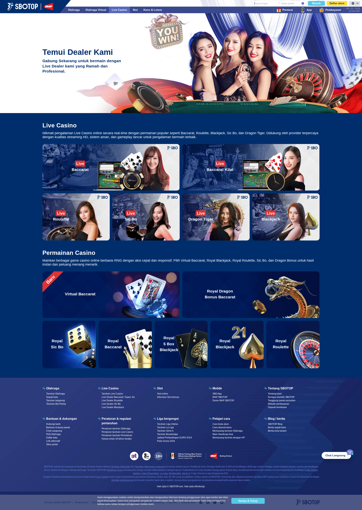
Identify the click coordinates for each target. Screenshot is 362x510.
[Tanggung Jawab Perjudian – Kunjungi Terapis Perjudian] (134, 456)
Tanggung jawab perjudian (281, 400)
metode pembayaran (122, 480)
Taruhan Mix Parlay (56, 404)
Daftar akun (337, 3)
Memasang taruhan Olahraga (227, 431)
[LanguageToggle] (354, 3)
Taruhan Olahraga (55, 393)
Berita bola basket (277, 431)
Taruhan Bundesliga (167, 434)
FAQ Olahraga (53, 434)
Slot (135, 9)
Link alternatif (53, 441)
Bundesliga (175, 473)
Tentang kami (275, 393)
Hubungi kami (53, 424)
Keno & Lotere (152, 9)
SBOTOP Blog (275, 424)
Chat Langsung (54, 431)
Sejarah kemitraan (277, 407)
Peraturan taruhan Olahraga (116, 428)
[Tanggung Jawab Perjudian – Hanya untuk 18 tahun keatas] (159, 456)
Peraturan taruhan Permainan (117, 435)
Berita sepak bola (277, 427)
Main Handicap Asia (222, 434)
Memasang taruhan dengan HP (228, 437)
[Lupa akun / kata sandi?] (303, 3)
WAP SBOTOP (219, 397)
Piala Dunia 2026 (166, 441)
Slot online (162, 393)
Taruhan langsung (55, 400)
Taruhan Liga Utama (167, 424)
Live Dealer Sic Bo (111, 404)
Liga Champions (150, 473)
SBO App (217, 393)
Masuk (316, 3)
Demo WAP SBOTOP (223, 400)
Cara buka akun (220, 424)
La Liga (164, 473)
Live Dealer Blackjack (113, 407)
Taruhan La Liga (165, 427)
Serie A (186, 473)
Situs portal (52, 444)
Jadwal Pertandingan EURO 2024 (174, 437)
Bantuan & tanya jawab (58, 427)
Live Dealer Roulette (112, 400)
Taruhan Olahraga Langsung (150, 466)
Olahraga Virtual (95, 9)
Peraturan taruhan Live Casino (117, 432)
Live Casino (119, 9)
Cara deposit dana (222, 427)
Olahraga (74, 9)
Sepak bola (52, 397)
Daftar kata (51, 437)
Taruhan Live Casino (112, 393)
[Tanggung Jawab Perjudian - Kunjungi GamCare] (146, 456)
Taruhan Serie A (165, 431)
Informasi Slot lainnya (168, 397)
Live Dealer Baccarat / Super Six (118, 397)
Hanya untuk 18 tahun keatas (117, 438)
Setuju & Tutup (248, 500)
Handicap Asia (114, 470)
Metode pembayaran (278, 404)
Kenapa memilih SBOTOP (281, 397)
